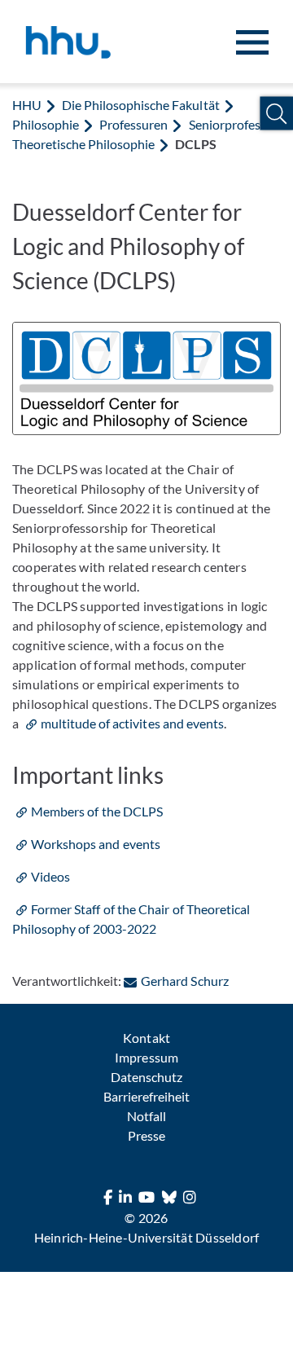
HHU (27, 104)
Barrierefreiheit (146, 1096)
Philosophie (45, 124)
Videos (50, 876)
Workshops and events (95, 843)
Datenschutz (146, 1076)
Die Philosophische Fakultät (140, 104)
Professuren (133, 124)
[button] (276, 113)
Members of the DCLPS (97, 811)
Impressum (146, 1057)
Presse (146, 1135)
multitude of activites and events (133, 723)
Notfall (146, 1116)
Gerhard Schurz (184, 980)
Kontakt (146, 1037)
